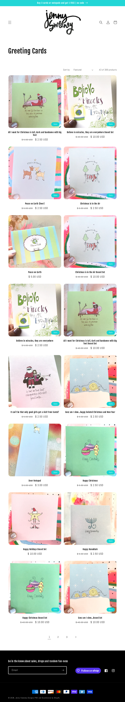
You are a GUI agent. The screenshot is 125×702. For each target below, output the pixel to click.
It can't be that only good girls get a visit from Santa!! (35, 412)
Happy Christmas (90, 480)
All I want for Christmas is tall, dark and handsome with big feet (35, 133)
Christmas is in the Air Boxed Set (90, 272)
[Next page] (75, 637)
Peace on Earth (34, 272)
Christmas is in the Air (90, 203)
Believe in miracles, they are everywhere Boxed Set (90, 132)
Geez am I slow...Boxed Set (90, 618)
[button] (9, 22)
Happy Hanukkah (90, 549)
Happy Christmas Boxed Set (34, 618)
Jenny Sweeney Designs (24, 698)
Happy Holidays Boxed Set (34, 549)
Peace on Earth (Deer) (35, 203)
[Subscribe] (62, 670)
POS (36, 698)
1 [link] (49, 637)
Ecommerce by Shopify (51, 698)
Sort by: (66, 69)
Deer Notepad (35, 480)
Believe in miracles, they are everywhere (34, 340)
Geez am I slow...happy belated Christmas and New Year (90, 412)
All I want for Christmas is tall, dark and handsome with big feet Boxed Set (90, 342)
